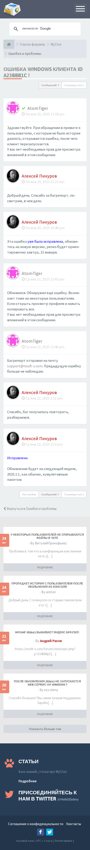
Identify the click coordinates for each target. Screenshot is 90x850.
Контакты (73, 824)
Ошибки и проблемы (24, 53)
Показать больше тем (45, 729)
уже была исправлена (45, 241)
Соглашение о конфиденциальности (35, 824)
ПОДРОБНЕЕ (45, 567)
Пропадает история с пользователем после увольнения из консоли (47, 585)
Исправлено (17, 458)
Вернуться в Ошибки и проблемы (31, 508)
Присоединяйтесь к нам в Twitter (48, 795)
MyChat (56, 44)
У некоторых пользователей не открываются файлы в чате (47, 536)
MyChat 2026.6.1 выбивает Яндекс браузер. (47, 632)
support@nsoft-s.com (24, 366)
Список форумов (32, 44)
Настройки (29, 494)
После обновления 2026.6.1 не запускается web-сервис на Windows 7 (47, 683)
